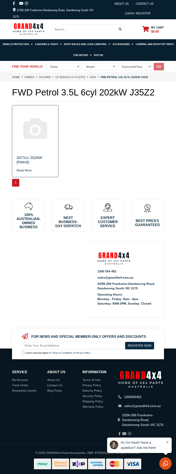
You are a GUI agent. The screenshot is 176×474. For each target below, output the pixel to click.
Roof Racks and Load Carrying (85, 44)
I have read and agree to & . (58, 353)
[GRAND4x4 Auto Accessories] (28, 29)
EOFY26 (98, 55)
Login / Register (137, 13)
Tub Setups (81, 55)
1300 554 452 (106, 271)
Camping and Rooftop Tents (155, 44)
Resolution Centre (24, 390)
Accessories (121, 44)
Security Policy (92, 396)
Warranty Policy (92, 406)
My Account (20, 380)
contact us (145, 3)
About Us (121, 3)
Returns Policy (92, 390)
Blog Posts (54, 390)
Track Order (20, 385)
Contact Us (54, 385)
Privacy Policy (83, 353)
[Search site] (120, 29)
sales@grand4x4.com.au (115, 277)
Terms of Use (91, 380)
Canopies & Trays (47, 44)
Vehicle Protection (16, 44)
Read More (24, 170)
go (158, 66)
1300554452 (132, 397)
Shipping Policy (92, 401)
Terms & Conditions (62, 353)
